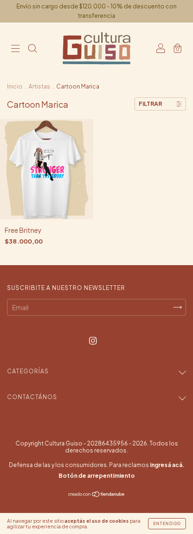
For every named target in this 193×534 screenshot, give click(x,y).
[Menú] (15, 48)
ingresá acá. (167, 464)
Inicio (14, 86)
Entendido (167, 523)
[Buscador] (32, 48)
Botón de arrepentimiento (97, 475)
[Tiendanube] (96, 494)
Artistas (39, 86)
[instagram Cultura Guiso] (93, 340)
